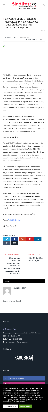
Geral (40, 39)
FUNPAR (34, 39)
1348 (43, 30)
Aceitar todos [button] (25, 406)
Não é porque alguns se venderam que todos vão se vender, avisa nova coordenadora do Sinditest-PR (12, 266)
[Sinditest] (24, 5)
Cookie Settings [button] (10, 406)
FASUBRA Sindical (14, 220)
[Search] (44, 5)
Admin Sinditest (11, 37)
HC (44, 39)
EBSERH (28, 39)
